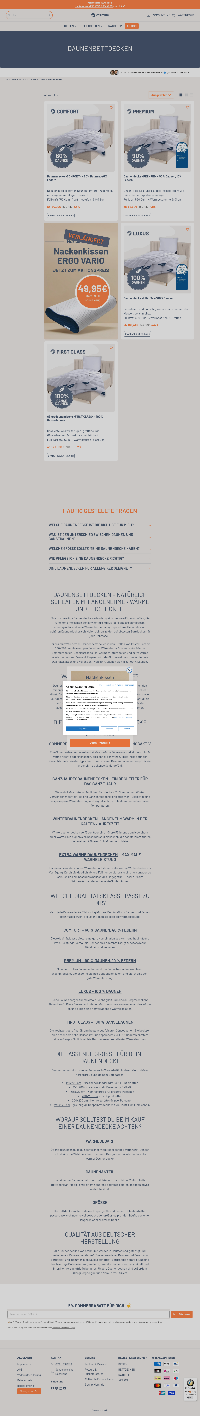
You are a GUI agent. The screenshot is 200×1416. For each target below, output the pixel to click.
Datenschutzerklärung (123, 717)
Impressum (129, 685)
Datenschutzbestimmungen (111, 685)
